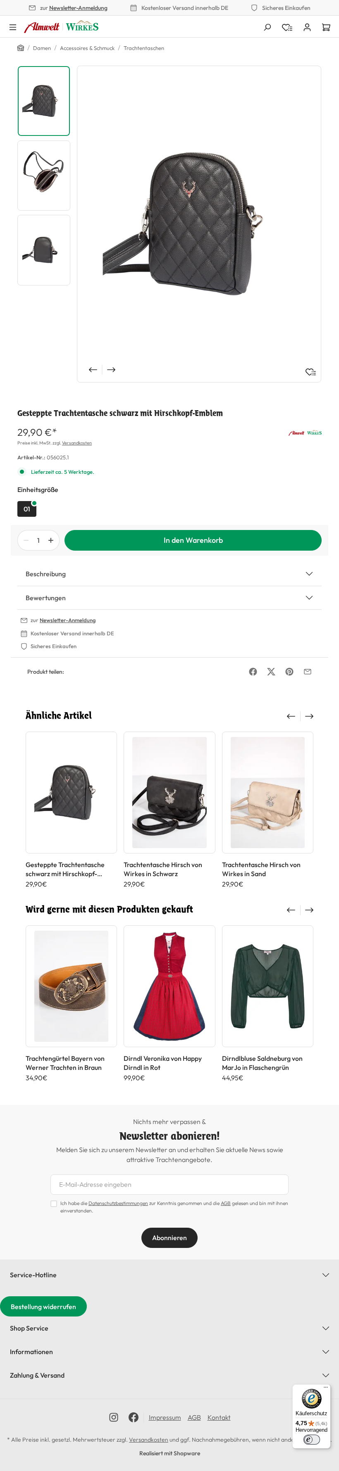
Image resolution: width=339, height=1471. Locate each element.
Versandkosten (77, 443)
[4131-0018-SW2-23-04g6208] (199, 224)
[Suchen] (267, 26)
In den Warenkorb (193, 540)
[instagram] (114, 1417)
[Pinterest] (289, 672)
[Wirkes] (305, 432)
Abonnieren (169, 1237)
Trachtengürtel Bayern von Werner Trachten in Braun (65, 1063)
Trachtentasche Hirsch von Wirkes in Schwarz (163, 869)
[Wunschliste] (311, 372)
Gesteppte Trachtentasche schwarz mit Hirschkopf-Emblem (65, 869)
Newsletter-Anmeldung (78, 8)
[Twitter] (271, 672)
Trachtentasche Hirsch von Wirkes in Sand (261, 869)
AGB (226, 1203)
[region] (169, 224)
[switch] (311, 1440)
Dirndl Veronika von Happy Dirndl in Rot (163, 1063)
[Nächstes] (112, 369)
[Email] (307, 672)
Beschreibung (46, 574)
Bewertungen (46, 598)
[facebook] (133, 1417)
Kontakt (219, 1417)
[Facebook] (253, 672)
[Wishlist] (287, 26)
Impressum (165, 1417)
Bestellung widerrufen (43, 1306)
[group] (71, 810)
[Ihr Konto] (307, 26)
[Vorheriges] (92, 369)
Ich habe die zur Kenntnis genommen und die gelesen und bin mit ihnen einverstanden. (174, 1207)
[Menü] (12, 26)
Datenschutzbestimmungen (118, 1203)
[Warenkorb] (326, 26)
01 (27, 509)
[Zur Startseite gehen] (61, 26)
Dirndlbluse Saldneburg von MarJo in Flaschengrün (262, 1063)
